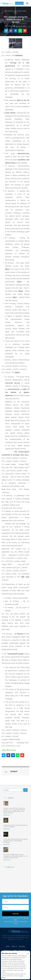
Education (22, 946)
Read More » (6, 815)
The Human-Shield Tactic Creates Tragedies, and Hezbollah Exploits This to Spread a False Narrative (15, 856)
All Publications (9, 11)
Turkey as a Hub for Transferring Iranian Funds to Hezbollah (15, 826)
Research (7, 950)
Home (8, 946)
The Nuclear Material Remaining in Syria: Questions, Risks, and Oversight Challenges (15, 840)
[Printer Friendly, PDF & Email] (9, 750)
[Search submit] (25, 790)
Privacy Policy (23, 950)
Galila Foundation (17, 939)
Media (15, 950)
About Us (14, 946)
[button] (27, 3)
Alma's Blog (17, 11)
